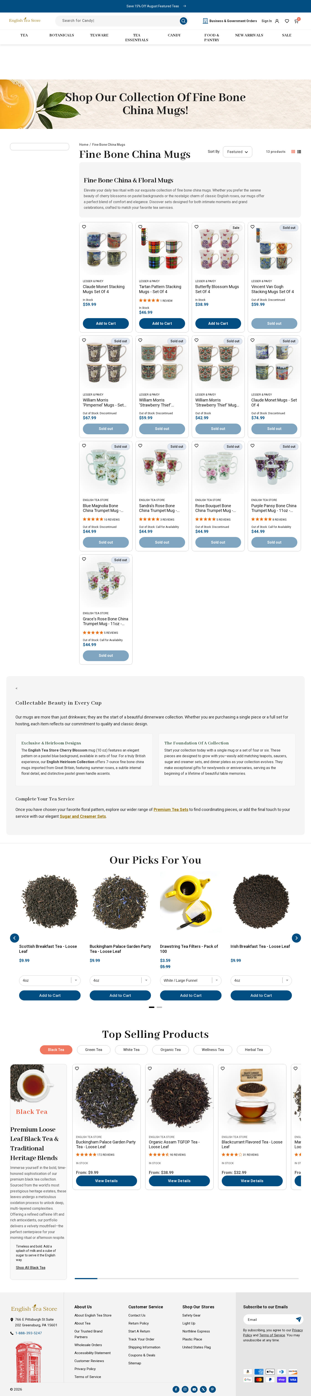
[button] (297, 21)
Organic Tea (171, 1050)
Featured (235, 152)
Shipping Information (144, 1347)
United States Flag (196, 1347)
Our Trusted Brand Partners (88, 1334)
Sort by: (214, 151)
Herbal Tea (254, 1050)
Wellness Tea (213, 1050)
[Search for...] (183, 21)
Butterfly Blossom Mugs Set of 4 (217, 289)
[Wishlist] (287, 21)
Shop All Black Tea (30, 1268)
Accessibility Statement (92, 1353)
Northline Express (196, 1331)
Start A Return (139, 1331)
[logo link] (34, 1308)
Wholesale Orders (88, 1345)
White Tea (131, 1050)
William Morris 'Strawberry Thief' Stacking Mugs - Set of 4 (161, 403)
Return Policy (138, 1323)
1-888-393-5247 (28, 1333)
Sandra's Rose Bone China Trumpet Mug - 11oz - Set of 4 (158, 508)
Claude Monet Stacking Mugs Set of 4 (104, 289)
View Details (106, 1181)
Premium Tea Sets (171, 809)
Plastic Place (192, 1339)
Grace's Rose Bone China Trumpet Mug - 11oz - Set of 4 (105, 621)
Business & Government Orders (233, 21)
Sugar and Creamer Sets (83, 816)
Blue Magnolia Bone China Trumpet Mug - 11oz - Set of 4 (102, 508)
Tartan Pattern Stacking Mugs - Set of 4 (160, 289)
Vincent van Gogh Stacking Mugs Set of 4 (272, 289)
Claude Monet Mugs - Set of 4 (274, 402)
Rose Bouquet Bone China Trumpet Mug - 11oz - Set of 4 (214, 508)
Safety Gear (191, 1315)
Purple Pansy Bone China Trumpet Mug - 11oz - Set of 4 (273, 508)
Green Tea (93, 1050)
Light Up (188, 1323)
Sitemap (134, 1363)
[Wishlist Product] (84, 227)
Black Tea (56, 1050)
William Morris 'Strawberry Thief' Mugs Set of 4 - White (217, 403)
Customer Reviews (89, 1361)
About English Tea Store (93, 1315)
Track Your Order (141, 1339)
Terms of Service (87, 1377)
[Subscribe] (298, 1319)
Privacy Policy (85, 1369)
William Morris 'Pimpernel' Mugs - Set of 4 (103, 403)
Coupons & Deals (141, 1355)
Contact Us (136, 1315)
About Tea (82, 1323)
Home (83, 144)
